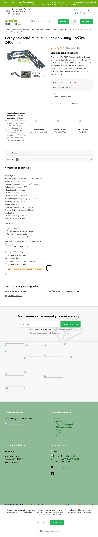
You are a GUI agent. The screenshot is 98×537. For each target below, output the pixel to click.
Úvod (7, 30)
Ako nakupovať (62, 421)
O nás (58, 418)
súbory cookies (33, 512)
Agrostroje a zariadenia (20, 30)
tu (58, 531)
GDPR (58, 433)
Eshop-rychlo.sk (87, 505)
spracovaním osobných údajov (43, 329)
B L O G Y (60, 435)
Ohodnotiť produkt (73, 48)
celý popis (64, 74)
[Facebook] (53, 474)
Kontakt (59, 430)
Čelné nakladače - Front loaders (44, 30)
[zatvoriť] (95, 2)
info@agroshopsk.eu (62, 467)
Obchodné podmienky (65, 427)
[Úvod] (16, 21)
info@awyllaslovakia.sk (19, 255)
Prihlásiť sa (68, 324)
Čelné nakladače (65, 30)
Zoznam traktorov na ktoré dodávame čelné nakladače (26, 269)
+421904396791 (19, 11)
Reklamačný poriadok (64, 424)
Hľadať (63, 21)
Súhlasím (57, 522)
